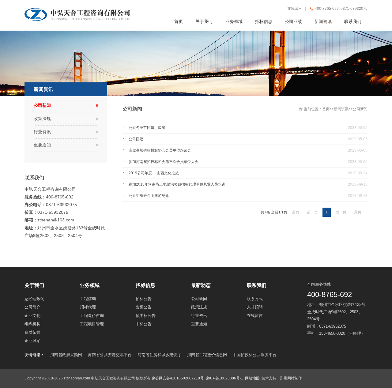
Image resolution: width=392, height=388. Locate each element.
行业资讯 (42, 131)
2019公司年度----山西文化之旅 (154, 173)
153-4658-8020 (332, 333)
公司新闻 (360, 109)
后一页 (340, 212)
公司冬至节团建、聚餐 (147, 128)
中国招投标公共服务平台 (255, 354)
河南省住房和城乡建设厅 (159, 354)
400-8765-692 (329, 294)
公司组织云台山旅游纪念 (149, 196)
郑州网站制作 (291, 378)
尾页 (357, 212)
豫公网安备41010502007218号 (178, 378)
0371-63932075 (332, 326)
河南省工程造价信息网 (207, 354)
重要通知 (42, 144)
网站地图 (252, 378)
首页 (326, 109)
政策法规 (42, 118)
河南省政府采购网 (66, 354)
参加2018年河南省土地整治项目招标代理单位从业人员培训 (177, 184)
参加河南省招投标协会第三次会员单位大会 (163, 162)
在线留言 (294, 8)
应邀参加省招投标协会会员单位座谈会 (160, 150)
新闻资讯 (341, 109)
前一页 (312, 212)
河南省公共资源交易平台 (110, 354)
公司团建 (136, 139)
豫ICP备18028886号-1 (224, 378)
